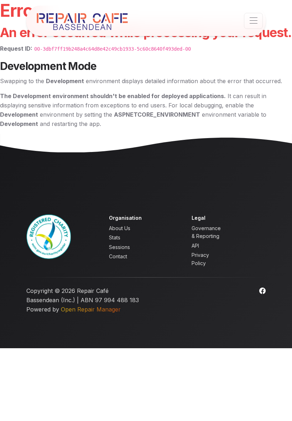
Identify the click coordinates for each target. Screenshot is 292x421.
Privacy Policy (200, 259)
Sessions (119, 247)
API (195, 246)
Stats (114, 237)
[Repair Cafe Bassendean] (82, 21)
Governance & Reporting (206, 232)
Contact (118, 256)
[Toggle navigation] (253, 21)
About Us (119, 228)
